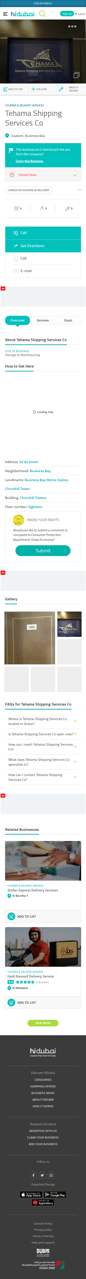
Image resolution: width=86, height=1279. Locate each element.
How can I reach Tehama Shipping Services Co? (40, 747)
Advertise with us (43, 1131)
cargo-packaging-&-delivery (29, 190)
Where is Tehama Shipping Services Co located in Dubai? (37, 721)
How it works (43, 1106)
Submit (43, 550)
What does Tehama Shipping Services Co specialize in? (38, 762)
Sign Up (67, 13)
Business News (43, 1093)
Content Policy (43, 1223)
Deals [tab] (68, 320)
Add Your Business (43, 1144)
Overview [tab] (17, 320)
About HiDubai (43, 1099)
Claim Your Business (43, 1137)
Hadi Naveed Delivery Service (30, 976)
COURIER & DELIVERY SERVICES (25, 885)
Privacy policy (43, 1230)
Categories (43, 1080)
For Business (43, 3)
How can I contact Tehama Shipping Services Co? (35, 777)
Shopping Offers (43, 1086)
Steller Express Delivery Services (32, 890)
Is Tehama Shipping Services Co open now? (40, 734)
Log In (81, 13)
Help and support (43, 1242)
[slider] (25, 982)
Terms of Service (43, 1236)
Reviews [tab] (43, 320)
